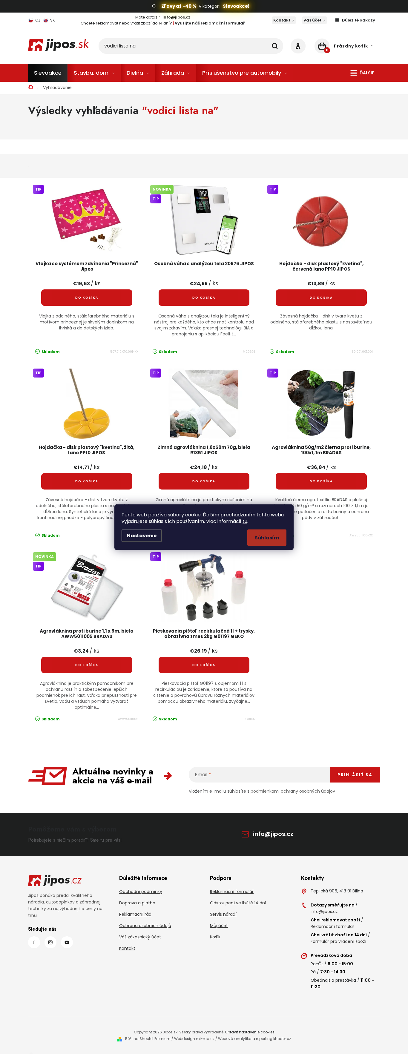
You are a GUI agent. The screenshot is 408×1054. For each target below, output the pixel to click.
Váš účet (312, 20)
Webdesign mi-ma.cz (194, 1038)
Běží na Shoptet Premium (148, 1038)
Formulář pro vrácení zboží (338, 941)
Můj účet (219, 926)
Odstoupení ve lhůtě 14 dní (238, 903)
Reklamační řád (135, 914)
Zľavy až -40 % (179, 6)
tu (245, 521)
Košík (215, 937)
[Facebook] (34, 942)
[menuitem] (48, 73)
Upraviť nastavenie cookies (249, 1032)
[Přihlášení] (298, 46)
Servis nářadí (223, 914)
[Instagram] (50, 942)
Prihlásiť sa (355, 775)
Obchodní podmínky (140, 892)
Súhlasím (267, 537)
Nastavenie (142, 535)
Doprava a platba (137, 903)
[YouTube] (67, 942)
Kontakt (281, 20)
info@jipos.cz (273, 834)
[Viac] (362, 73)
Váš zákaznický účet (140, 937)
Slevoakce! (236, 6)
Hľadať (274, 46)
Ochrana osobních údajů (145, 926)
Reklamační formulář (232, 892)
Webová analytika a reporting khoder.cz (254, 1038)
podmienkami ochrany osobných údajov (293, 791)
